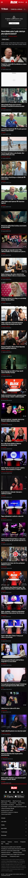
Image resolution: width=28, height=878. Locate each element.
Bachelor (3, 781)
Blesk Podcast (4, 398)
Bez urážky (3, 447)
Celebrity (3, 67)
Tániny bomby (4, 423)
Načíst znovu (14, 23)
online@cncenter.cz (9, 864)
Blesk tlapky (4, 566)
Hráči (2, 687)
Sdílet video (5, 39)
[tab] (5, 9)
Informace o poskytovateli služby (19, 28)
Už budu (3, 542)
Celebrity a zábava (12, 36)
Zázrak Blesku (4, 757)
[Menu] (1, 2)
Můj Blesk (21, 2)
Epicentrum (3, 518)
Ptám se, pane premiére (6, 471)
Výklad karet (4, 710)
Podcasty (3, 591)
